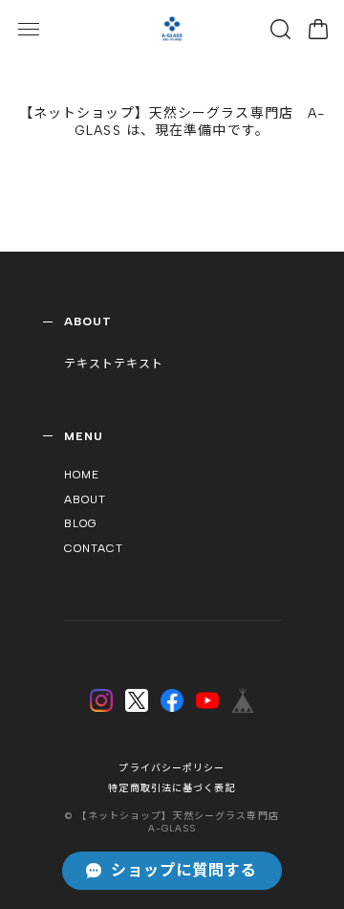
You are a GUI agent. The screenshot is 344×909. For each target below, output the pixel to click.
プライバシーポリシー (171, 768)
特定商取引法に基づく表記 (171, 788)
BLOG (80, 523)
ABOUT (85, 499)
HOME (81, 474)
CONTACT (94, 548)
